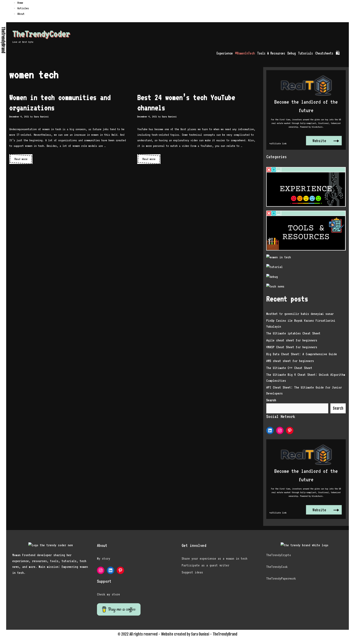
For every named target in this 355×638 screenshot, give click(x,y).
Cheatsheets (324, 53)
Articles (23, 8)
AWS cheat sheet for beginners (290, 361)
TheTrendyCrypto (278, 555)
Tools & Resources (271, 53)
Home (20, 3)
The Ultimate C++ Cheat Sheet (289, 368)
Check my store (108, 594)
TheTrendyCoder (41, 33)
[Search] (345, 53)
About (20, 14)
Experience (224, 53)
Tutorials (305, 53)
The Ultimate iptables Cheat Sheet (293, 333)
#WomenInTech (245, 53)
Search (338, 408)
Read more (23, 160)
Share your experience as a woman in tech (214, 558)
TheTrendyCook (277, 567)
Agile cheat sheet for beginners (291, 340)
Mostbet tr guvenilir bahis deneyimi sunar (300, 314)
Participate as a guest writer (205, 565)
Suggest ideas (192, 572)
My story (103, 558)
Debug (291, 53)
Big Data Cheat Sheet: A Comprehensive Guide (301, 354)
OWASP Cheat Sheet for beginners (291, 347)
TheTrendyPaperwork (281, 578)
